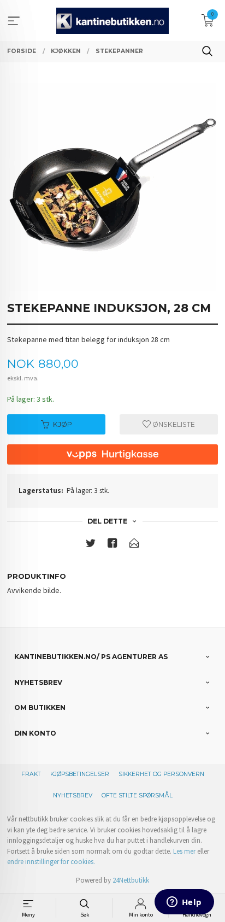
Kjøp (62, 424)
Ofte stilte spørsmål (137, 795)
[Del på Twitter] (90, 545)
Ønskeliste (173, 424)
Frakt (31, 774)
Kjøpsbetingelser (79, 774)
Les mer (184, 851)
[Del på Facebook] (112, 545)
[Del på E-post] (134, 545)
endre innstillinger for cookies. (51, 861)
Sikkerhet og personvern (161, 774)
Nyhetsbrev (72, 795)
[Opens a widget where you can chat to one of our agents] (184, 903)
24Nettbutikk (130, 880)
